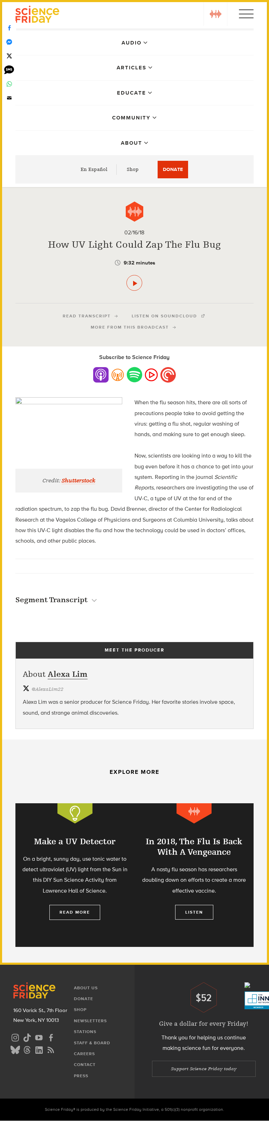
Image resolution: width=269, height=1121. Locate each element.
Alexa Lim (68, 674)
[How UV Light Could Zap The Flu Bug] (134, 283)
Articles (131, 67)
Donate (173, 169)
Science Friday (37, 15)
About (131, 143)
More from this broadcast (130, 327)
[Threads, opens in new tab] (27, 1049)
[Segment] (134, 211)
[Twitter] (9, 56)
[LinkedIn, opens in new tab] (39, 1049)
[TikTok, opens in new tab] (27, 1036)
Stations (85, 1031)
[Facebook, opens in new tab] (51, 1036)
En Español (94, 169)
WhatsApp (9, 84)
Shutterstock (78, 480)
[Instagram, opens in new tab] (15, 1036)
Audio (132, 43)
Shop (133, 169)
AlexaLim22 (47, 689)
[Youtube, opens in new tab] (39, 1036)
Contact (85, 1064)
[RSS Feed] (51, 1049)
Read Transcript (87, 316)
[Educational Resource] (74, 813)
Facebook (9, 28)
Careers (84, 1053)
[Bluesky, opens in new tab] (15, 1049)
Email (9, 98)
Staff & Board (92, 1042)
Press (81, 1075)
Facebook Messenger (9, 42)
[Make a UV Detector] (74, 875)
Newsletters (90, 1020)
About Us (86, 987)
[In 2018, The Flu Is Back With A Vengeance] (194, 875)
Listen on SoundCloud (164, 316)
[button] (215, 14)
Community (131, 118)
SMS (9, 70)
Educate (131, 93)
